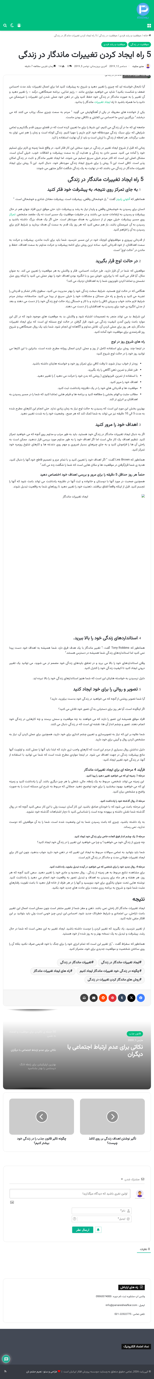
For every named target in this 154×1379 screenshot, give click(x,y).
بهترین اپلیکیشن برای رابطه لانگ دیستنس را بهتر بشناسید (104, 1051)
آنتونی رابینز (123, 199)
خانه (146, 36)
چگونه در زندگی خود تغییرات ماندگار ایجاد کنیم (109, 971)
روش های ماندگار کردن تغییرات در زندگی (113, 979)
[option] (77, 1049)
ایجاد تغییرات (102, 102)
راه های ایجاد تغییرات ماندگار (51, 971)
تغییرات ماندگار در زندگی (75, 962)
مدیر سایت (138, 66)
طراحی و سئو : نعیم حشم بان (41, 1372)
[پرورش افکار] (143, 11)
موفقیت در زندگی (108, 36)
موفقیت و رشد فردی (130, 36)
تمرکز (12, 214)
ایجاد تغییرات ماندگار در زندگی (120, 962)
